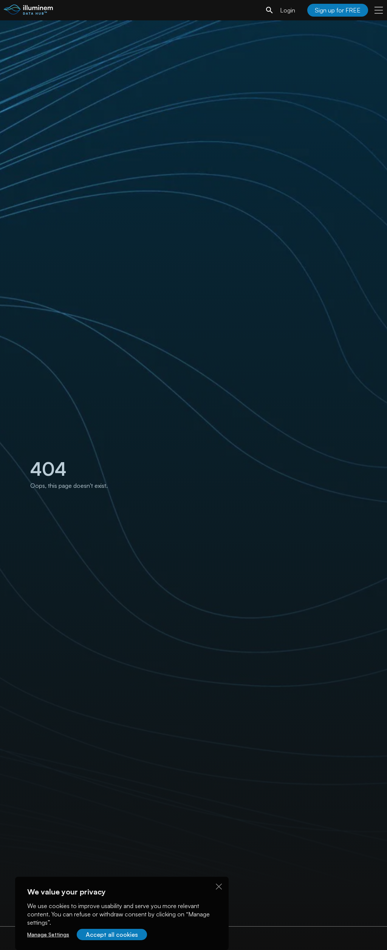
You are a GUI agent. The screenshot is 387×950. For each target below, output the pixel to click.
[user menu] (378, 10)
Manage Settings (48, 934)
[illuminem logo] (28, 11)
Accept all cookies (112, 934)
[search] (269, 10)
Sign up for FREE (338, 10)
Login (287, 10)
